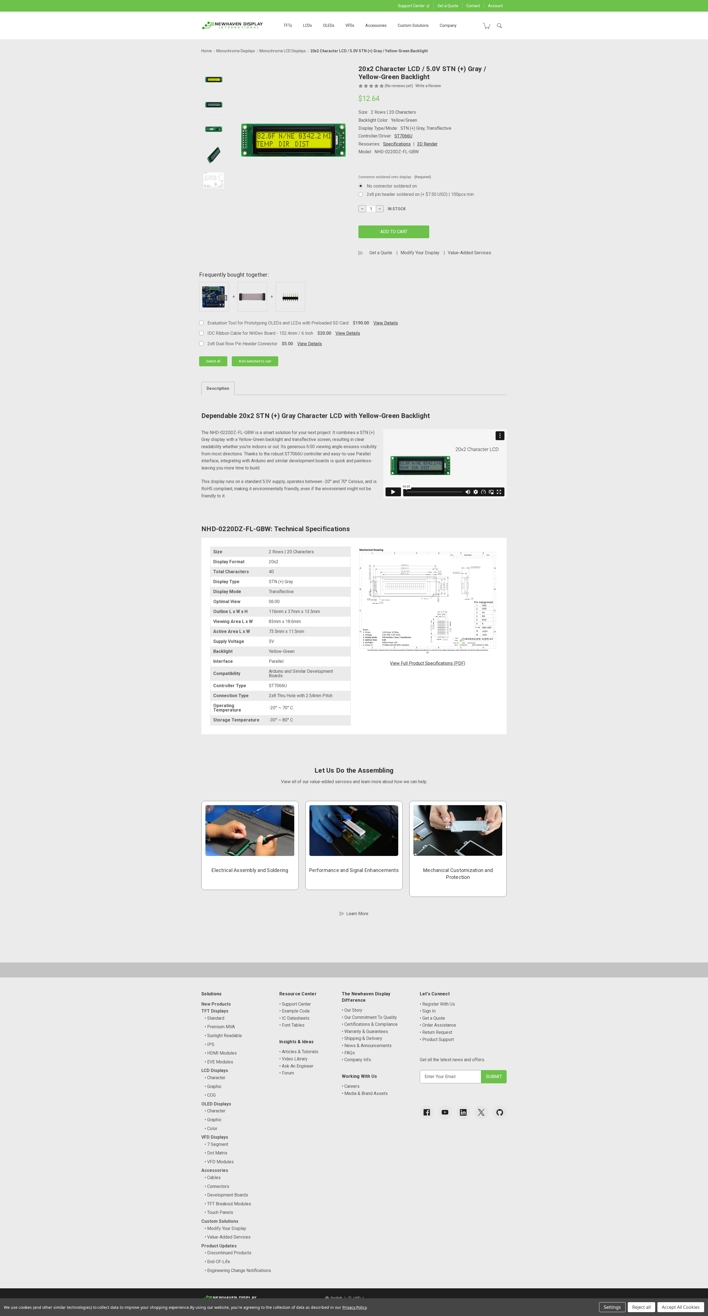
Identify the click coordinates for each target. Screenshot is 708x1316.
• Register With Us (437, 1004)
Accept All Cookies (681, 1307)
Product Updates (219, 1245)
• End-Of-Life (217, 1261)
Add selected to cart (255, 361)
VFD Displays (214, 1137)
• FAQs (348, 1052)
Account (495, 6)
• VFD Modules (219, 1161)
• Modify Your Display (225, 1228)
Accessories (376, 25)
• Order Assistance (438, 1025)
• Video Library (293, 1058)
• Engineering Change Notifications (238, 1270)
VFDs (349, 25)
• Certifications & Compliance (370, 1024)
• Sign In (428, 1011)
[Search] (499, 25)
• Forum (286, 1073)
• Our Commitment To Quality (369, 1017)
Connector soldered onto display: (394, 177)
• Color (211, 1128)
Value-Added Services (469, 252)
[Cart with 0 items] (486, 26)
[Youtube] (445, 1112)
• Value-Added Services (228, 1237)
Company (448, 25)
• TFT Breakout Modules (228, 1203)
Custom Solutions (413, 25)
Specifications (397, 144)
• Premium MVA (220, 1026)
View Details (385, 323)
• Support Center (295, 1004)
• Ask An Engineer (296, 1066)
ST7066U (403, 136)
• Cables (213, 1177)
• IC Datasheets (294, 1018)
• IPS (209, 1044)
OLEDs (328, 25)
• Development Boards (226, 1195)
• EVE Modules (219, 1062)
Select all (213, 361)
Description (218, 388)
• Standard (214, 1018)
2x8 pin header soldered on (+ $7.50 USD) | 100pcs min (420, 194)
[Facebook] (427, 1112)
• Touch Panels (219, 1212)
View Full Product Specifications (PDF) (427, 663)
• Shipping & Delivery (362, 1038)
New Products (216, 1004)
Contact (473, 6)
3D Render (427, 144)
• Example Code (294, 1011)
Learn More (357, 913)
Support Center (412, 6)
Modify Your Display (419, 252)
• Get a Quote (432, 1018)
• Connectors (217, 1186)
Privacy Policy (354, 1307)
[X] (481, 1112)
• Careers (351, 1086)
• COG (210, 1095)
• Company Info (356, 1059)
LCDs (307, 25)
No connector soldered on (392, 186)
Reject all (641, 1307)
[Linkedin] (463, 1112)
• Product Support (437, 1039)
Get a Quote (448, 6)
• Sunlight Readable (223, 1035)
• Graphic (213, 1086)
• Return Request (436, 1032)
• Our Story (352, 1010)
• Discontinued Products (228, 1252)
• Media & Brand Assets (365, 1093)
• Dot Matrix (216, 1153)
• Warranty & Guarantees (365, 1031)
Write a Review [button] (428, 86)
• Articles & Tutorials (298, 1051)
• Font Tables (291, 1025)
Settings (612, 1307)
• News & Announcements (367, 1045)
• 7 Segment (216, 1144)
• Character (215, 1077)
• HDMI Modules (221, 1053)
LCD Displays (214, 1070)
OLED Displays (216, 1104)
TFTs (287, 25)
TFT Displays (214, 1011)
